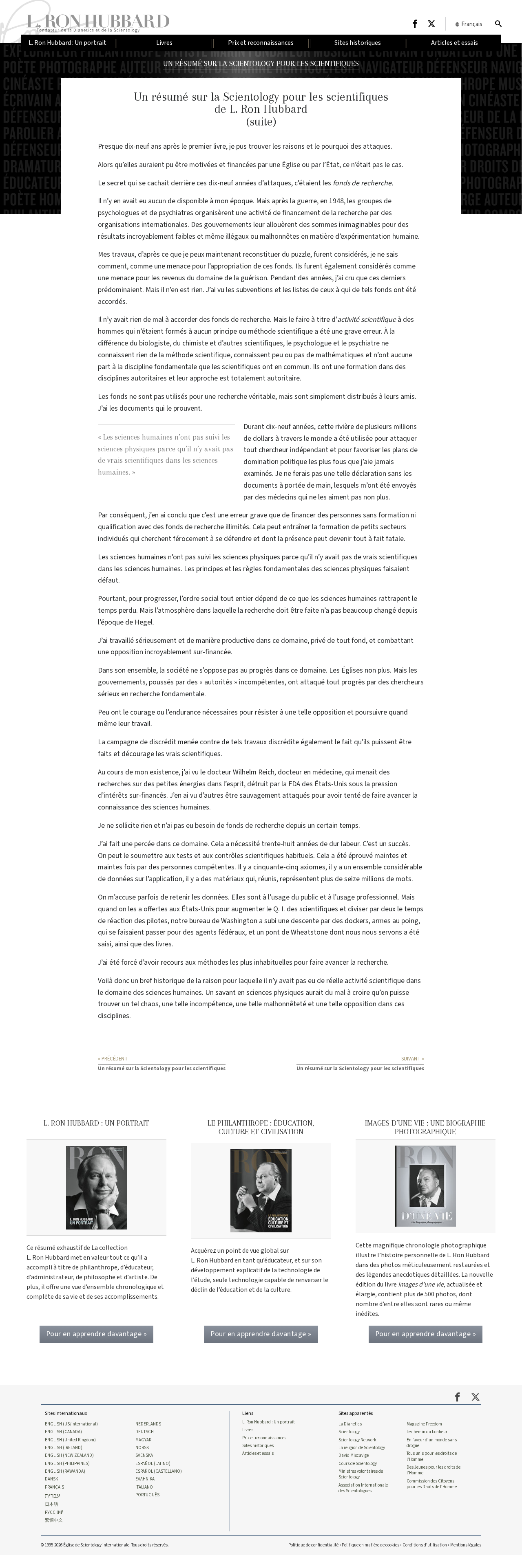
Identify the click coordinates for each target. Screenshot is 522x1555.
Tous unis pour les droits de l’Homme (432, 1456)
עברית (52, 1496)
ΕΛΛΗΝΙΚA (145, 1479)
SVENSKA (144, 1455)
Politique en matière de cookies (370, 1545)
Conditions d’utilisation (425, 1545)
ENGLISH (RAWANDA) (65, 1471)
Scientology (349, 1432)
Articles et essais (258, 1453)
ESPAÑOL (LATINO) (152, 1464)
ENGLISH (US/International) (71, 1424)
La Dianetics (350, 1424)
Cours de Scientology (357, 1464)
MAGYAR (143, 1440)
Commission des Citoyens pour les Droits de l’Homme (432, 1484)
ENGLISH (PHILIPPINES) (67, 1464)
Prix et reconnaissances (264, 1438)
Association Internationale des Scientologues (363, 1488)
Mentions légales (465, 1545)
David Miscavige (353, 1455)
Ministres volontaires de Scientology (360, 1474)
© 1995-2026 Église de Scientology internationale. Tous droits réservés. (105, 1545)
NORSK (142, 1448)
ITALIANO (144, 1487)
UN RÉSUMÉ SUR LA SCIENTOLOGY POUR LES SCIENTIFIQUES (261, 63)
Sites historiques (258, 1446)
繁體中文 (54, 1520)
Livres (247, 1430)
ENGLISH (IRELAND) (63, 1448)
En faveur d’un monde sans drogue (432, 1443)
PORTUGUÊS (147, 1495)
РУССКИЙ (54, 1512)
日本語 (51, 1504)
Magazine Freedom (424, 1424)
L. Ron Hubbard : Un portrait (268, 1422)
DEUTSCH (144, 1432)
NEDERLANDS (148, 1424)
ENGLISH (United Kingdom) (70, 1440)
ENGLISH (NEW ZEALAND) (69, 1455)
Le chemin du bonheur (427, 1432)
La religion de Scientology (361, 1448)
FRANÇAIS (54, 1487)
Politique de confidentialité (313, 1545)
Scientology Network (357, 1440)
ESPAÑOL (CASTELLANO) (158, 1471)
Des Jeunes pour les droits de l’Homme (433, 1470)
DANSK (51, 1479)
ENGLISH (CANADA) (63, 1432)
